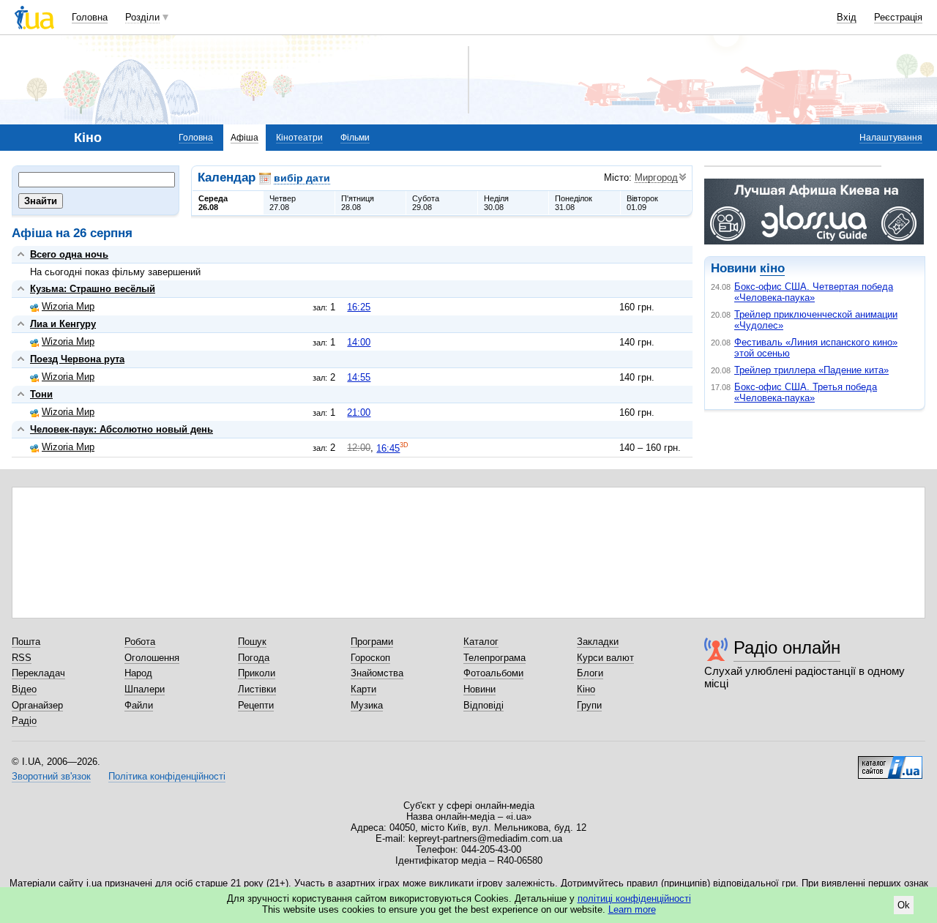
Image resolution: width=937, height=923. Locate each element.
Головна (90, 17)
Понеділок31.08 (573, 203)
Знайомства (377, 673)
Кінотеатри (299, 137)
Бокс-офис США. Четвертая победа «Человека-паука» (813, 292)
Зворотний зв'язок (51, 776)
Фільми (355, 137)
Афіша (244, 137)
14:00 (358, 342)
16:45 (388, 448)
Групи (589, 705)
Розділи (142, 17)
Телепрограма (494, 657)
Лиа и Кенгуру (63, 323)
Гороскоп (370, 657)
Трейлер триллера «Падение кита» (811, 370)
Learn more (632, 909)
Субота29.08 (425, 203)
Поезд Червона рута (77, 359)
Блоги (590, 673)
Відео (24, 689)
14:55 (358, 377)
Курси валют (605, 657)
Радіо (24, 720)
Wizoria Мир (68, 306)
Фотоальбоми (493, 673)
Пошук (252, 641)
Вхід (846, 17)
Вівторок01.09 (642, 203)
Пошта (26, 641)
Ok (903, 905)
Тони (41, 394)
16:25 (358, 307)
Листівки (257, 689)
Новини (479, 689)
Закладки (598, 641)
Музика (367, 705)
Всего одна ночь (69, 254)
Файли (138, 705)
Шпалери (144, 689)
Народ (138, 673)
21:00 (358, 412)
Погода (253, 657)
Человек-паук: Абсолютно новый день (121, 429)
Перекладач (38, 673)
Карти (363, 689)
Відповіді (483, 705)
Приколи (256, 673)
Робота (139, 641)
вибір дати (302, 178)
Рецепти (256, 705)
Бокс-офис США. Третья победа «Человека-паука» (805, 392)
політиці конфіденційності (634, 898)
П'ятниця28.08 (357, 203)
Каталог (481, 641)
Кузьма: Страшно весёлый (92, 288)
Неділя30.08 (496, 203)
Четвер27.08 (282, 203)
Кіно (586, 689)
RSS (21, 657)
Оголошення (151, 657)
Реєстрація (898, 17)
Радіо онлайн (786, 647)
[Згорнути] (21, 254)
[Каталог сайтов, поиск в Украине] (890, 762)
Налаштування (890, 137)
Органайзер (37, 705)
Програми (372, 641)
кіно (772, 268)
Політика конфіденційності (166, 776)
